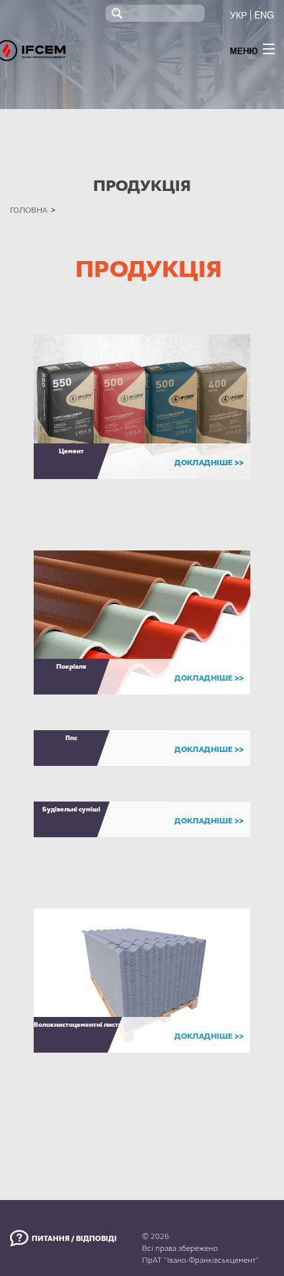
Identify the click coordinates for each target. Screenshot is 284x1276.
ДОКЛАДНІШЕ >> (209, 462)
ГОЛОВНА (29, 210)
